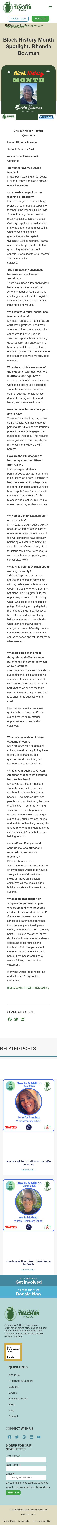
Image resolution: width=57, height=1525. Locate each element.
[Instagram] (24, 1437)
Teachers (20, 25)
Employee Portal (18, 1398)
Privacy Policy (9, 1521)
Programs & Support (21, 1380)
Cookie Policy (24, 1521)
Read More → (28, 1170)
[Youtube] (38, 1437)
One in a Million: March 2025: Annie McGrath (28, 1263)
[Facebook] (9, 1437)
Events (13, 1392)
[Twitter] (16, 1437)
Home (8, 25)
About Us (14, 1374)
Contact (13, 1416)
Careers (13, 1386)
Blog (11, 1410)
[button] (50, 7)
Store (12, 1404)
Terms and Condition (42, 1521)
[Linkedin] (31, 1437)
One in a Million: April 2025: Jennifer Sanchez (28, 1163)
